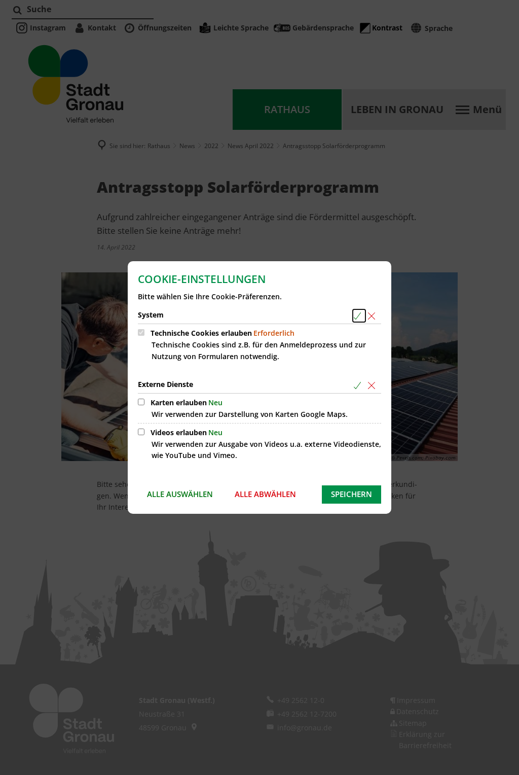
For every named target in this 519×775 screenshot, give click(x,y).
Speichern (351, 494)
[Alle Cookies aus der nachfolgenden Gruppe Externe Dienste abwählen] (373, 385)
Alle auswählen (180, 494)
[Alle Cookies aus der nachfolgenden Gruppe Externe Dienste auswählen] (359, 385)
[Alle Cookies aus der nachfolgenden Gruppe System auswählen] (359, 315)
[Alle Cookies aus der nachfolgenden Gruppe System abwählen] (373, 315)
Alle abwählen (265, 494)
